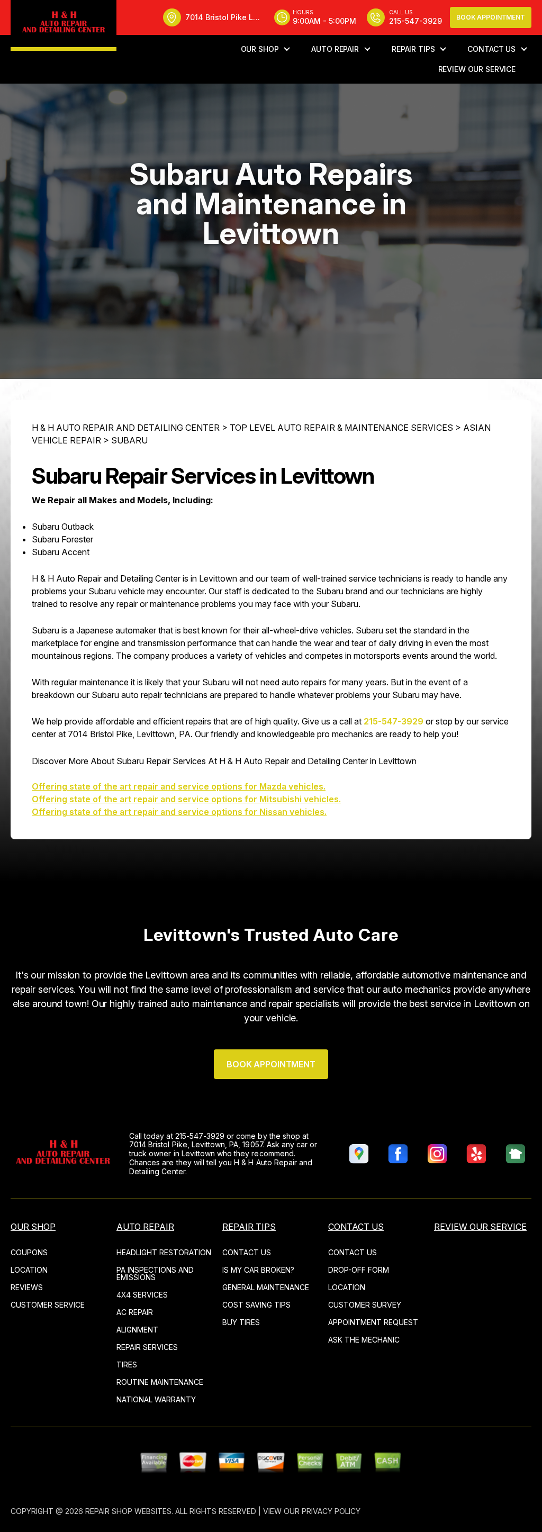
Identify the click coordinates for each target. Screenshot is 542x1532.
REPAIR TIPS (413, 48)
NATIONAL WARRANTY (156, 1399)
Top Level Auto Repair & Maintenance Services (341, 427)
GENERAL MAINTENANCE (265, 1287)
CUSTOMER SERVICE (48, 1304)
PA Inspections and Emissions (155, 1273)
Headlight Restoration (163, 1252)
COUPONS (29, 1252)
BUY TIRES (241, 1322)
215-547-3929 (393, 721)
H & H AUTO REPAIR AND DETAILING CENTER (126, 427)
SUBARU (129, 440)
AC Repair (134, 1312)
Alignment (137, 1329)
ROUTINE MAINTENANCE (159, 1381)
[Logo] (63, 25)
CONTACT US (491, 48)
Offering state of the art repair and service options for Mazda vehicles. (179, 786)
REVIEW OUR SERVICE (477, 69)
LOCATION (29, 1269)
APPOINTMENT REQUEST (373, 1322)
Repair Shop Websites (128, 1511)
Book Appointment (490, 17)
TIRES (126, 1364)
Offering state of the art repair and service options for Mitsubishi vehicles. (186, 799)
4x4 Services (142, 1294)
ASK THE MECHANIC (364, 1339)
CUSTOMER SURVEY (364, 1304)
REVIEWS (27, 1287)
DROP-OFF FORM (358, 1269)
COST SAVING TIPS (256, 1304)
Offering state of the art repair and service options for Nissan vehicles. (179, 811)
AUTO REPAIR (334, 48)
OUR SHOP (260, 48)
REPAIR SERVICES (147, 1347)
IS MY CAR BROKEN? (258, 1269)
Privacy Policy (331, 1511)
